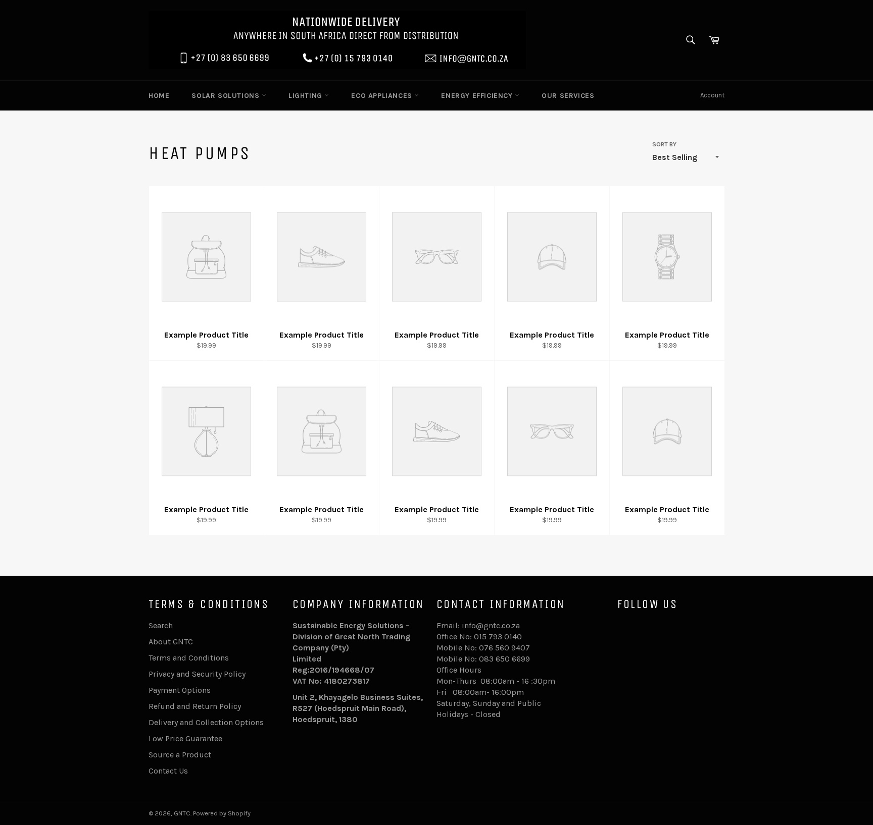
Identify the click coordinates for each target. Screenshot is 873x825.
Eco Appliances (382, 95)
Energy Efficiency (478, 95)
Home (159, 95)
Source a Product (180, 754)
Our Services (568, 95)
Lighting (306, 95)
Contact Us (168, 771)
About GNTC (171, 641)
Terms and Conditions (189, 658)
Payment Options (180, 690)
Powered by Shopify (222, 813)
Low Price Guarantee (185, 738)
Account (712, 95)
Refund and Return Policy (195, 706)
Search (161, 625)
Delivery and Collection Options (206, 722)
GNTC (182, 813)
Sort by (664, 144)
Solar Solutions (226, 95)
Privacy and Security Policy (197, 674)
